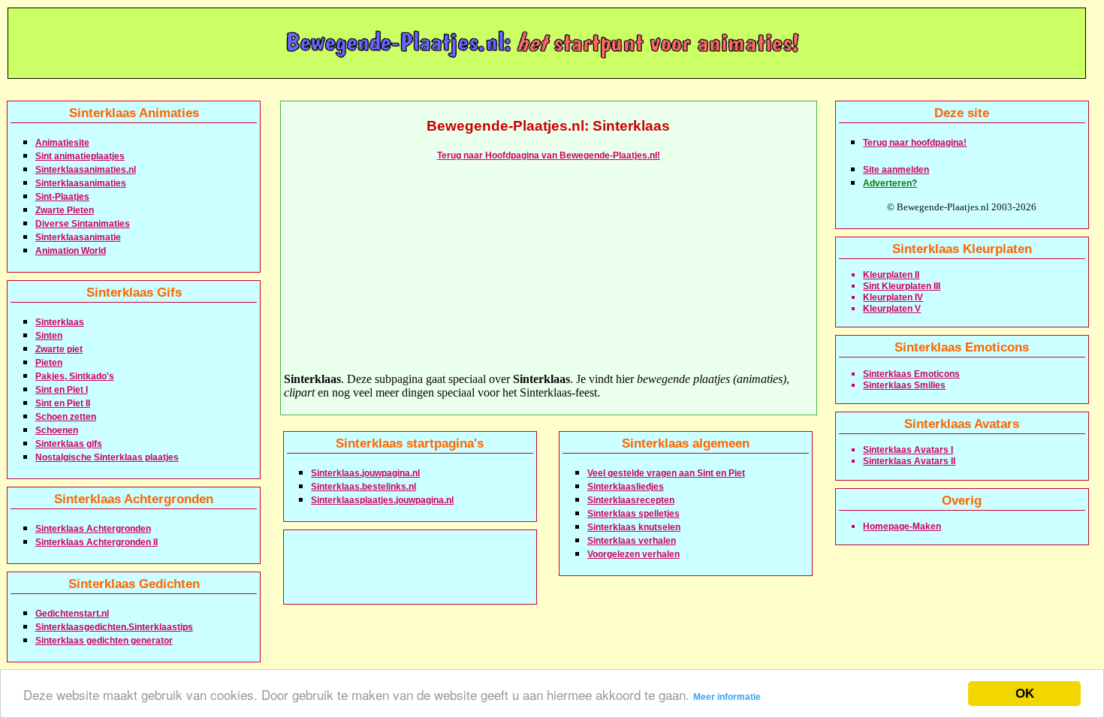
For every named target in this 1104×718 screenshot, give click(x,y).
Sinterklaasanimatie (78, 237)
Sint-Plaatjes (62, 197)
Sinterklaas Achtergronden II (96, 542)
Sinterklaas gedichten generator (104, 640)
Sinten (48, 335)
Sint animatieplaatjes (80, 156)
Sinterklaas (59, 322)
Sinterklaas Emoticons (911, 374)
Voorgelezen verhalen (633, 554)
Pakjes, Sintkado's (74, 376)
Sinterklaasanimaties (80, 183)
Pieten (48, 362)
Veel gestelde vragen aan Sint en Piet (666, 473)
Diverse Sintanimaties (82, 224)
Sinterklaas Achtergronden (93, 528)
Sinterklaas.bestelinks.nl (363, 486)
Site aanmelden (896, 169)
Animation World (70, 251)
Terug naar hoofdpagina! (915, 142)
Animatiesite (62, 142)
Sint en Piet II (62, 403)
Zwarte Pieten (64, 210)
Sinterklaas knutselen (633, 527)
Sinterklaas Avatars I (908, 450)
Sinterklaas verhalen (631, 540)
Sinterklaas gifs (68, 444)
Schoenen (56, 430)
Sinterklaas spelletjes (633, 513)
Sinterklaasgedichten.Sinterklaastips (114, 627)
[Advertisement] (548, 267)
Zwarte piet (59, 349)
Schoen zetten (65, 417)
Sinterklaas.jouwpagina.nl (365, 473)
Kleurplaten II (891, 275)
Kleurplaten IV (893, 297)
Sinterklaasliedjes (625, 486)
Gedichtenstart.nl (72, 613)
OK (1024, 693)
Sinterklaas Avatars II (909, 461)
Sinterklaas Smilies (904, 385)
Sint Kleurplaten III (901, 286)
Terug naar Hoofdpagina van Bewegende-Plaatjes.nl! (548, 155)
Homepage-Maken (902, 526)
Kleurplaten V (892, 308)
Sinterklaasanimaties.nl (85, 169)
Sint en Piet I (61, 390)
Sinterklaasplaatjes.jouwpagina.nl (382, 500)
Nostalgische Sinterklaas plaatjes (107, 457)
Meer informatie (727, 697)
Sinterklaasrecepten (630, 500)
